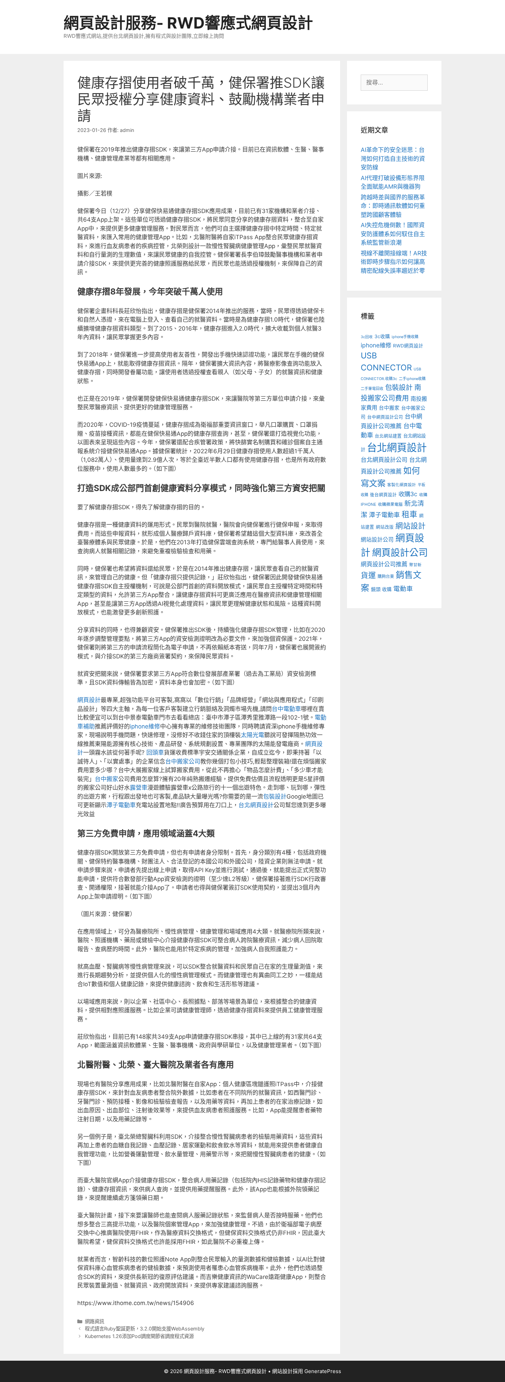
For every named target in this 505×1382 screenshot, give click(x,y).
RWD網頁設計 (408, 345)
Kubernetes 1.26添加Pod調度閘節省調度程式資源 (139, 1336)
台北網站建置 (388, 435)
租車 (409, 514)
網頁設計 (89, 699)
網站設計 (410, 525)
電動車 (403, 589)
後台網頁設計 (383, 494)
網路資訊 (94, 1321)
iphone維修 (145, 726)
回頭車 (155, 752)
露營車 (138, 787)
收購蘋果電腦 (390, 504)
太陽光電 (252, 735)
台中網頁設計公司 (385, 417)
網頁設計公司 (400, 552)
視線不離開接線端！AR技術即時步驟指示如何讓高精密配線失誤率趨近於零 (394, 262)
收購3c (408, 494)
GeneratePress (322, 1371)
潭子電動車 (121, 805)
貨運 (368, 575)
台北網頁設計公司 (384, 459)
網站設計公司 (377, 539)
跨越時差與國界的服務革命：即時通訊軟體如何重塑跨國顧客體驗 (393, 206)
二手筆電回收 (372, 389)
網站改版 (385, 527)
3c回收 (367, 337)
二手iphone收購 (412, 379)
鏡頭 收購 (381, 589)
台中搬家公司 (182, 761)
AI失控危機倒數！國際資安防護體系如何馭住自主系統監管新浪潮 (393, 234)
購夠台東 (386, 576)
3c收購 (382, 336)
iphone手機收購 (405, 337)
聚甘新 (415, 564)
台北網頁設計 (255, 805)
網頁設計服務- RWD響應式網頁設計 (188, 22)
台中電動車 (286, 708)
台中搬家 (106, 779)
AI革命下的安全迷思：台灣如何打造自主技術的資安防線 (393, 158)
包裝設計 (275, 796)
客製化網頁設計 (401, 484)
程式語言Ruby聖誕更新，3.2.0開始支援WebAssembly (144, 1328)
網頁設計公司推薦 (384, 564)
